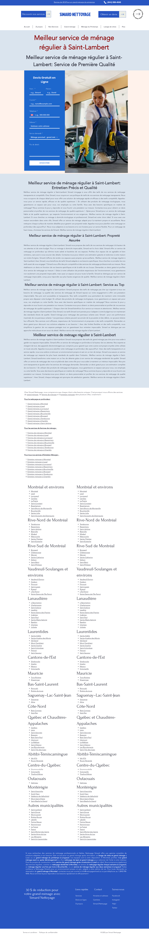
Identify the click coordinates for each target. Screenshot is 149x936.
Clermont (34, 740)
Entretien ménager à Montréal (39, 459)
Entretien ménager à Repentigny (39, 467)
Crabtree (34, 615)
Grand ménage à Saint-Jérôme (39, 423)
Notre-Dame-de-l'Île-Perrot (41, 594)
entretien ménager (68, 395)
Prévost (34, 650)
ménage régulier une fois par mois (42, 867)
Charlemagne (36, 605)
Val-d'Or (34, 758)
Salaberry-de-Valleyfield (40, 796)
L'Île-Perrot (35, 592)
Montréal (34, 491)
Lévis (33, 730)
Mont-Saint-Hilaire (38, 799)
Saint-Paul (35, 617)
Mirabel (34, 534)
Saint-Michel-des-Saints (40, 832)
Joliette (34, 627)
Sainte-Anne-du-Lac (38, 834)
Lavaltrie (34, 610)
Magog (34, 666)
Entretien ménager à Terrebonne (40, 474)
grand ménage (32, 395)
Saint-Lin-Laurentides (39, 839)
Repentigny (35, 527)
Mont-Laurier (36, 815)
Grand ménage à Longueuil (38, 409)
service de (98, 864)
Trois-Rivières (36, 677)
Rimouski (34, 688)
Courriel (32, 100)
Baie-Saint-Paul (37, 737)
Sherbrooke (35, 661)
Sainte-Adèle (36, 636)
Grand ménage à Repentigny (38, 411)
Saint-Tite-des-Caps (38, 750)
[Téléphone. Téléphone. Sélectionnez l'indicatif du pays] (33, 115)
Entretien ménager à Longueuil (39, 464)
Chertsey (34, 625)
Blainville (34, 532)
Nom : (32, 89)
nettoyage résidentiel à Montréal (64, 864)
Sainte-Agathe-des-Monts (41, 638)
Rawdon (34, 622)
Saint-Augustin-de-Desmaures (42, 516)
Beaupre (34, 735)
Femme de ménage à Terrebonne (40, 447)
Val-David (34, 641)
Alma (33, 702)
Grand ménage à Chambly (37, 421)
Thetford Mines (37, 774)
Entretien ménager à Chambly (39, 477)
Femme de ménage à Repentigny (40, 440)
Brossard (34, 550)
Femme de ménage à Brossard (39, 445)
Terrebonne (35, 524)
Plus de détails (34, 145)
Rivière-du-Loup (37, 691)
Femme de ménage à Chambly (39, 450)
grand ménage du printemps (47, 858)
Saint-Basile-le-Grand (39, 801)
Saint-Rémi (35, 562)
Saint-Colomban (37, 648)
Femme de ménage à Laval (37, 435)
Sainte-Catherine (37, 557)
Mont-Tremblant (37, 643)
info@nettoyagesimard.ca (91, 871)
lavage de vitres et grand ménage (111, 855)
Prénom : (49, 89)
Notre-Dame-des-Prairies (40, 612)
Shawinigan (35, 680)
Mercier (34, 555)
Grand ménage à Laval (36, 406)
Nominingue (36, 824)
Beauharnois (36, 506)
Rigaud (33, 589)
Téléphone (33, 111)
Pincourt (34, 584)
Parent (33, 829)
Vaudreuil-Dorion (37, 579)
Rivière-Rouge (36, 817)
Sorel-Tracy (35, 794)
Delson (34, 560)
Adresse (32, 122)
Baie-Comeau (36, 710)
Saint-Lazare (35, 587)
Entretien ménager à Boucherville (40, 469)
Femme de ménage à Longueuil (39, 438)
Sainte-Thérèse (37, 539)
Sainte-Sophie (36, 646)
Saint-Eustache (36, 541)
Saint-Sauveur (36, 653)
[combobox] (44, 137)
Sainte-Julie (35, 513)
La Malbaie (35, 742)
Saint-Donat (35, 812)
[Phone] (105, 2)
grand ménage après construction (78, 862)
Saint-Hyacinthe (37, 791)
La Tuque (34, 827)
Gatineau (34, 783)
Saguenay (35, 699)
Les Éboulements (37, 747)
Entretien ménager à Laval (37, 462)
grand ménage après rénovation (82, 855)
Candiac (34, 499)
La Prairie (34, 501)
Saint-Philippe (36, 565)
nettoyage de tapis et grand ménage (78, 860)
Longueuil (35, 496)
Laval (33, 494)
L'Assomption (36, 603)
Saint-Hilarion (36, 745)
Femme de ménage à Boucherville (40, 443)
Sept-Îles (34, 713)
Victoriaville (35, 669)
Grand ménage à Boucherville (39, 414)
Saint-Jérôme (36, 529)
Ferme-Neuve (36, 822)
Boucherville (36, 511)
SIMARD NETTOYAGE (75, 14)
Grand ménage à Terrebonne (38, 418)
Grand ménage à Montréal (37, 404)
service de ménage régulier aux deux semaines (92, 867)
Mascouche (35, 536)
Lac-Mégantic (36, 837)
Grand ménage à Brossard (37, 416)
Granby (34, 664)
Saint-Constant (36, 503)
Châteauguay (36, 552)
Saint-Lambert (36, 810)
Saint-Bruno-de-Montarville (41, 508)
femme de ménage (49, 395)
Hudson (34, 582)
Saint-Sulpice (36, 608)
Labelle (34, 820)
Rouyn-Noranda (37, 761)
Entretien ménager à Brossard (38, 472)
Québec (34, 728)
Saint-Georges (36, 733)
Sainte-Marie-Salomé (39, 620)
